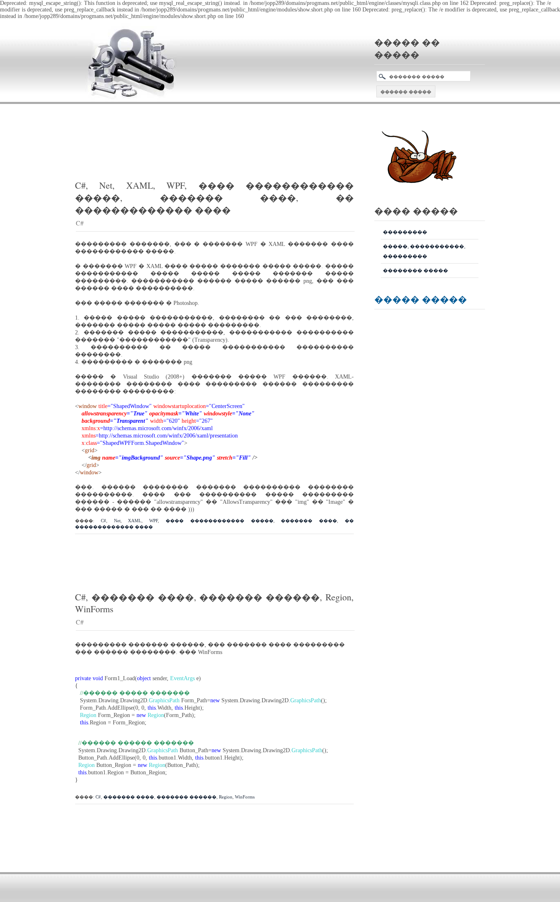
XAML (134, 520)
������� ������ (186, 796)
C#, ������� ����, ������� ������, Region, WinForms (214, 603)
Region (225, 796)
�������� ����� (415, 270)
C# (80, 223)
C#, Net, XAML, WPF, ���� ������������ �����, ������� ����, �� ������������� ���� (214, 197)
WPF (153, 520)
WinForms (245, 796)
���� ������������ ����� (219, 520)
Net (117, 520)
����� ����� (420, 299)
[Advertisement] (224, 130)
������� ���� (309, 520)
